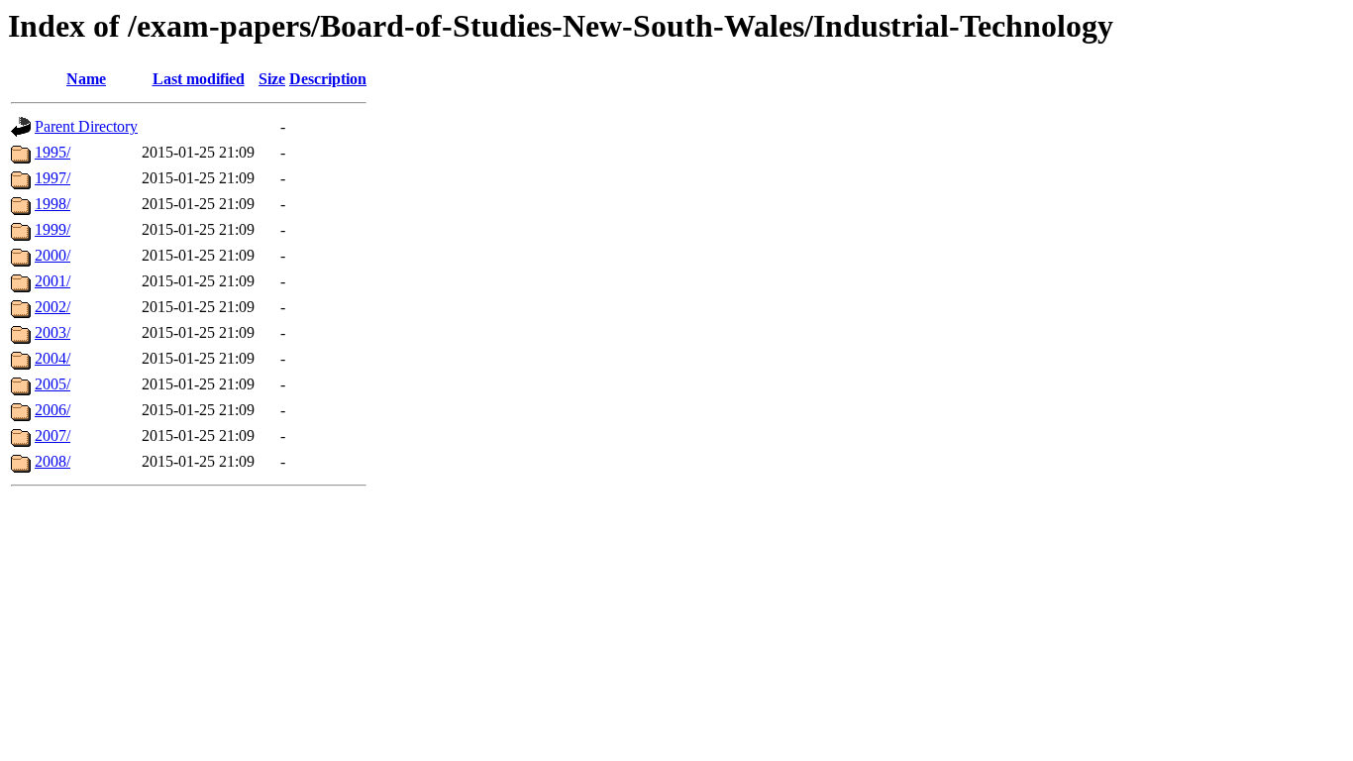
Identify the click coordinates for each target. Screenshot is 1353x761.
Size (272, 78)
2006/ (52, 409)
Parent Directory (86, 126)
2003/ (52, 332)
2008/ (52, 461)
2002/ (52, 306)
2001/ (52, 280)
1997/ (52, 177)
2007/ (52, 435)
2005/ (52, 384)
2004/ (52, 358)
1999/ (52, 229)
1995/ (52, 152)
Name (86, 78)
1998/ (52, 203)
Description (327, 78)
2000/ (52, 255)
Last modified (199, 78)
